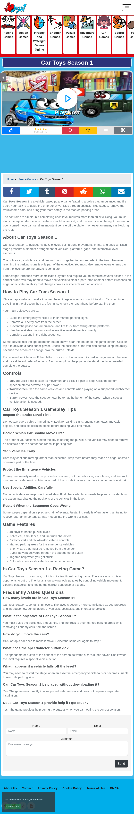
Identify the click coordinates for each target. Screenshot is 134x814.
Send (121, 763)
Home (10, 179)
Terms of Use (96, 788)
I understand (12, 806)
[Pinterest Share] (64, 192)
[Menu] (126, 7)
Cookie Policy (72, 788)
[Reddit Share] (83, 192)
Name (36, 725)
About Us (10, 788)
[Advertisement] (67, 153)
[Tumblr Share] (47, 192)
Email (97, 725)
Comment (67, 738)
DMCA (114, 788)
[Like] (11, 130)
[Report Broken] (106, 130)
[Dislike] (70, 130)
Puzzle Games (27, 179)
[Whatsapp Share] (102, 192)
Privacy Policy (48, 788)
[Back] (3, 77)
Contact (27, 788)
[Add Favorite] (88, 130)
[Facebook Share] (11, 192)
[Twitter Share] (29, 192)
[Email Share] (121, 192)
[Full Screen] (123, 130)
